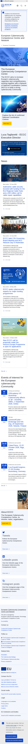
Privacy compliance (6, 661)
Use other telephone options (8, 682)
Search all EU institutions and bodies (11, 715)
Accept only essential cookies (14, 740)
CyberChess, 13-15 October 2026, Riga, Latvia (16, 447)
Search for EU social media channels (11, 694)
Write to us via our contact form (9, 684)
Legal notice (4, 706)
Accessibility (4, 621)
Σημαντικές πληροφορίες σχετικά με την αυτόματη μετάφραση (11, 27)
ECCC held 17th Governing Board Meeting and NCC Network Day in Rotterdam (13, 240)
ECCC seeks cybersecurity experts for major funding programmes (13, 291)
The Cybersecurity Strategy (8, 657)
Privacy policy (5, 703)
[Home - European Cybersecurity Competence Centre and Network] (8, 5)
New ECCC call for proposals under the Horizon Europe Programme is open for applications (14, 343)
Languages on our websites (8, 701)
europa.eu (13, 672)
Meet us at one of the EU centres (9, 686)
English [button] (17, 5)
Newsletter (4, 654)
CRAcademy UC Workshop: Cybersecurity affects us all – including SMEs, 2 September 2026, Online (16, 398)
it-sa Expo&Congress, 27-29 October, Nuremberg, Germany (17, 469)
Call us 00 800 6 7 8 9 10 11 (8, 680)
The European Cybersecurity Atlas (10, 659)
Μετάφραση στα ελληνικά (11, 23)
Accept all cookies (11, 736)
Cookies (3, 708)
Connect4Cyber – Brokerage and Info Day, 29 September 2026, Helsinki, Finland (17, 423)
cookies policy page (11, 725)
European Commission (9, 45)
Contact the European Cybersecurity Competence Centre (10, 629)
